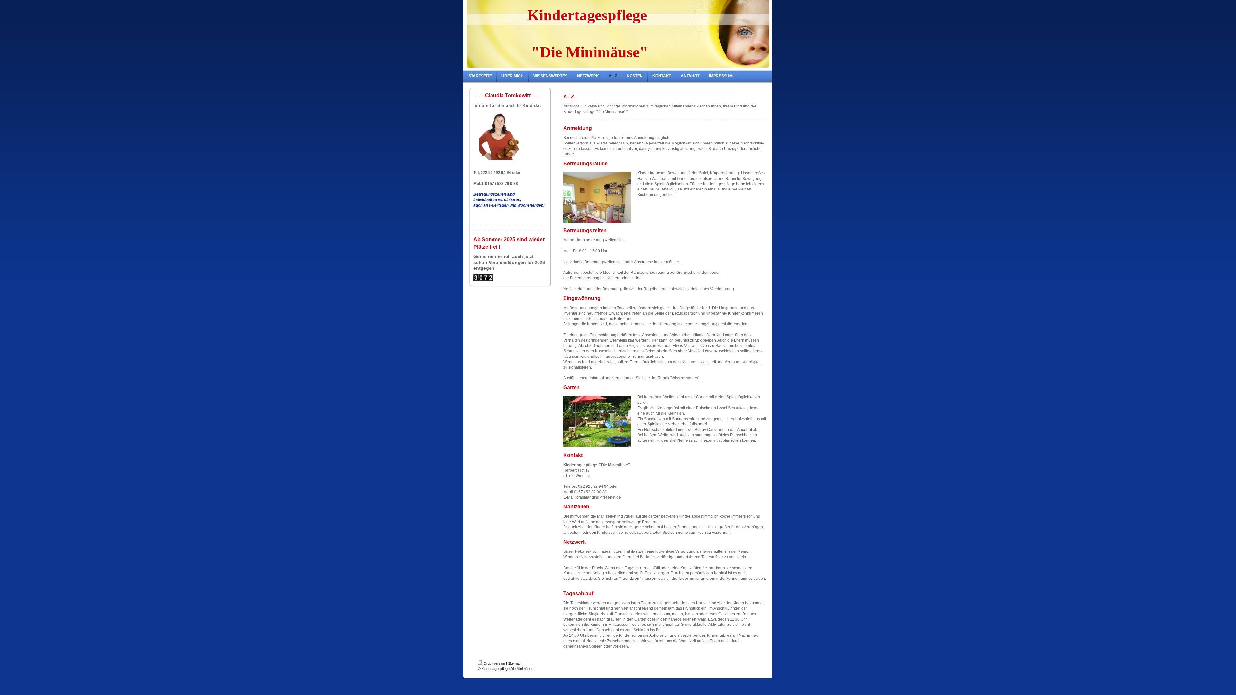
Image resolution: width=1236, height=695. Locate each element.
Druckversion (494, 663)
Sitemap (514, 663)
